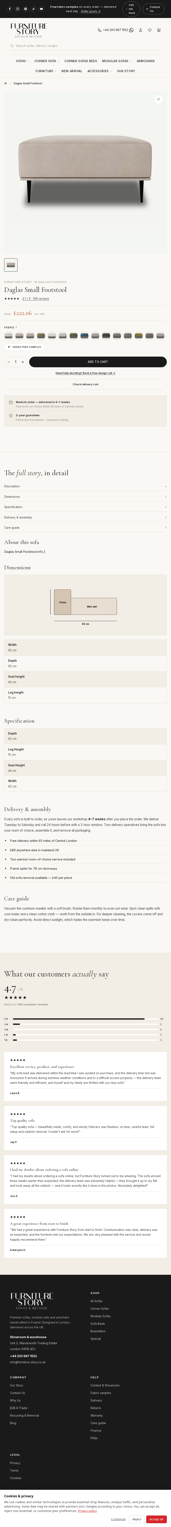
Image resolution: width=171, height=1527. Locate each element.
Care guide (85, 527)
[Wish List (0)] (150, 30)
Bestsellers (98, 1331)
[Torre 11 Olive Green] (138, 336)
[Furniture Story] (47, 30)
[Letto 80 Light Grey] (95, 336)
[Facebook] (10, 9)
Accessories (98, 71)
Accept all (156, 1519)
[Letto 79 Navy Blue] (84, 336)
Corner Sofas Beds (80, 61)
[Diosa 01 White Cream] (19, 336)
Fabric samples (101, 1393)
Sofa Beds (98, 1323)
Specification (85, 507)
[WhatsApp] (131, 30)
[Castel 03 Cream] (8, 336)
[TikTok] (33, 9)
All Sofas (96, 1301)
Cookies (15, 1478)
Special (96, 1338)
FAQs (94, 1438)
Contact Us (155, 9)
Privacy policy (87, 1511)
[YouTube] (41, 9)
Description (85, 486)
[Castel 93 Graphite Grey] (127, 336)
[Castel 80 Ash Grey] (62, 336)
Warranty (97, 1415)
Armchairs (146, 61)
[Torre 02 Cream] (52, 336)
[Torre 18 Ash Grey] (160, 336)
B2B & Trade (18, 1408)
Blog (13, 1423)
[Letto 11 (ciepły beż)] (30, 336)
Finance (96, 1430)
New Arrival (72, 71)
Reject (136, 1519)
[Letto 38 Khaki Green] (41, 336)
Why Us (15, 1400)
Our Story (126, 71)
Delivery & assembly (85, 517)
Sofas (21, 61)
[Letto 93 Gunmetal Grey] (149, 336)
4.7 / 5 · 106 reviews (35, 298)
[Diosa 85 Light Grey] (117, 336)
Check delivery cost (85, 384)
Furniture (44, 71)
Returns (96, 1408)
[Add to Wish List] (158, 99)
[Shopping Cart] (159, 30)
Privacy (15, 1463)
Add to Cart (98, 362)
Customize (118, 1519)
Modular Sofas (115, 61)
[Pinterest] (25, 9)
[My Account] (140, 30)
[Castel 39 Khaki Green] (73, 336)
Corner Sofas (100, 1308)
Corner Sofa (45, 61)
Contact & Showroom (105, 1385)
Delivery (96, 1400)
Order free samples (26, 347)
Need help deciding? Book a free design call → (85, 373)
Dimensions (85, 496)
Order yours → (91, 11)
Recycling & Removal (24, 1415)
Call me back (132, 8)
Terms (14, 1470)
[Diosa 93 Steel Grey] (106, 336)
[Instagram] (17, 9)
